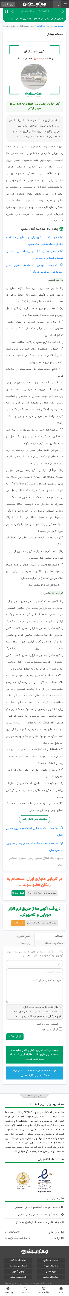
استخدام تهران (51, 1266)
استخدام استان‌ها (18, 1266)
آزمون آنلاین (18, 1271)
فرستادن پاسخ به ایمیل (47, 1024)
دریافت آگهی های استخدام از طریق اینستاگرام (38, 1222)
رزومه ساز (51, 1271)
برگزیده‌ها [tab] (26, 943)
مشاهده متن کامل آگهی (34, 819)
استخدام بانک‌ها (18, 1260)
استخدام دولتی (51, 1260)
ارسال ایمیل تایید (50, 1029)
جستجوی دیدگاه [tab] (54, 943)
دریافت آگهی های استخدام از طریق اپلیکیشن (38, 1207)
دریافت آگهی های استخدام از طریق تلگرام (39, 1215)
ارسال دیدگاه (15, 1036)
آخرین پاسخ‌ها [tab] (23, 936)
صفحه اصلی (58, 26)
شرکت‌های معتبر (18, 1277)
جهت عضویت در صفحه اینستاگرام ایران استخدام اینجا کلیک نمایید (34, 1073)
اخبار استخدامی (43, 26)
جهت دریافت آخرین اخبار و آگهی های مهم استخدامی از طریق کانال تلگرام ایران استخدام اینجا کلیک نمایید (34, 1054)
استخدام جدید (50, 1277)
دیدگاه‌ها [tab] (58, 936)
